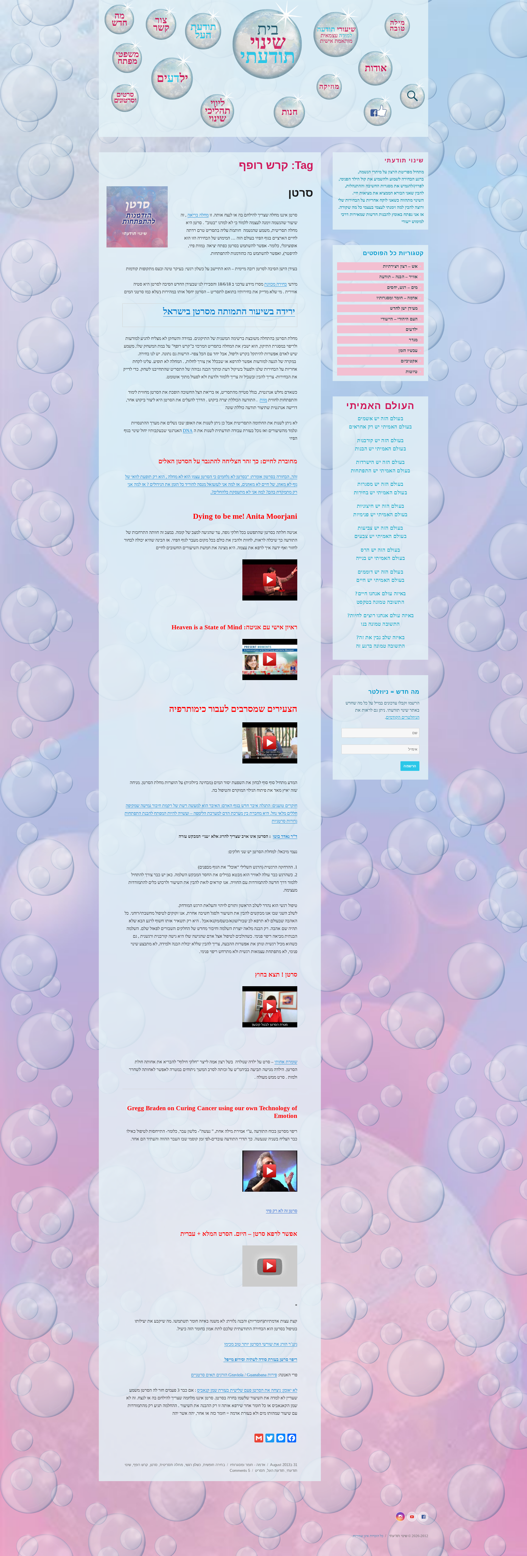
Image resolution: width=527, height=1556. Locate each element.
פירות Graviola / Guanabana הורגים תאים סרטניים (234, 1374)
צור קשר (161, 24)
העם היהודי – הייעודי (399, 319)
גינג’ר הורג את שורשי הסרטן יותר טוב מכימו (260, 1344)
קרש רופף (140, 1465)
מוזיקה (329, 86)
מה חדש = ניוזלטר (393, 692)
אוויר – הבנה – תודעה (398, 276)
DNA (188, 430)
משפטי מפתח (127, 58)
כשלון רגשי (193, 1465)
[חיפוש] (412, 95)
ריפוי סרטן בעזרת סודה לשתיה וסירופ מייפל (260, 1359)
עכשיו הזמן (408, 350)
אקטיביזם (409, 361)
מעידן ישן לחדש (403, 308)
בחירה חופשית (214, 1465)
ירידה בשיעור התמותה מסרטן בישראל (229, 311)
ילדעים (412, 329)
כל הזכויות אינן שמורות (368, 1536)
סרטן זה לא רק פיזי (281, 1210)
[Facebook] (378, 110)
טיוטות (412, 371)
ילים (172, 78)
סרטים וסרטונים (125, 97)
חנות (290, 112)
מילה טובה (397, 25)
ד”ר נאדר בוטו (285, 836)
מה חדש (119, 19)
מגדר (413, 339)
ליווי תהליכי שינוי (217, 111)
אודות (376, 68)
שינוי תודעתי (397, 1536)
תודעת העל (275, 1470)
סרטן (300, 193)
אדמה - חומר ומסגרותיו (247, 1465)
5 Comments (240, 1470)
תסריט (260, 1470)
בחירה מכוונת (275, 284)
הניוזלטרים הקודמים (402, 717)
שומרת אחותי (285, 1061)
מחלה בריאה (198, 215)
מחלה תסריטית (171, 1465)
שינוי (267, 44)
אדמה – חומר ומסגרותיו (397, 297)
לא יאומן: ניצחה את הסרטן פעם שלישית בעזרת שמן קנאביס (247, 1390)
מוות (263, 400)
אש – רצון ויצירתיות (400, 266)
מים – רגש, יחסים (402, 287)
